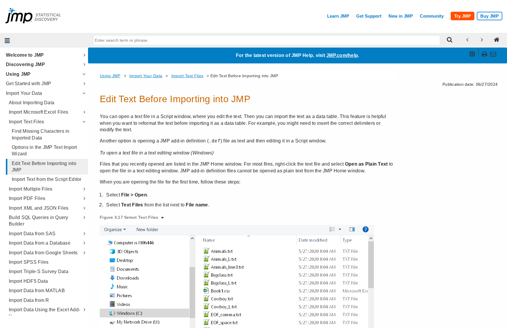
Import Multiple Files (30, 188)
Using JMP (18, 74)
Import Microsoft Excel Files (38, 112)
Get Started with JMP (28, 83)
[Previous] (467, 40)
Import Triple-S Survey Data (38, 271)
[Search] (449, 40)
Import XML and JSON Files (38, 208)
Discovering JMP (25, 64)
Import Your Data (24, 93)
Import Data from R (29, 300)
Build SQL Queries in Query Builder (38, 220)
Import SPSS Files (28, 262)
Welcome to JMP (25, 55)
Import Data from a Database (39, 242)
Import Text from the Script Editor (47, 179)
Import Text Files (26, 121)
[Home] (496, 40)
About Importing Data (31, 102)
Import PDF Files (27, 198)
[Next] (482, 40)
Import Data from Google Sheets (43, 252)
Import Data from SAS (32, 233)
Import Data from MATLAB (37, 290)
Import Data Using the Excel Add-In (44, 313)
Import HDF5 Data (28, 281)
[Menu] (7, 40)
